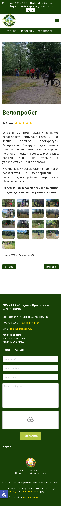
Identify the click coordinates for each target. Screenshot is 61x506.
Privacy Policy (9, 491)
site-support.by (30, 497)
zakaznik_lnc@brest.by (42, 3)
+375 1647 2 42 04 (20, 3)
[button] (8, 203)
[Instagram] (3, 2)
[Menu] (57, 21)
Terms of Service (29, 491)
